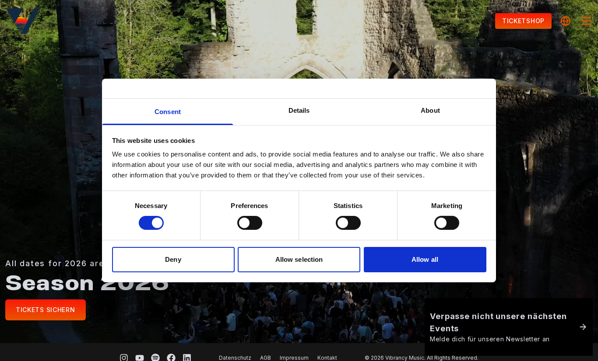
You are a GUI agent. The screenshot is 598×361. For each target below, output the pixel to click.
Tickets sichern (45, 309)
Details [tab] (299, 110)
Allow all (425, 259)
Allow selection (299, 259)
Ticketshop (523, 20)
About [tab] (430, 110)
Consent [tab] (168, 111)
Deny (173, 259)
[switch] (249, 223)
